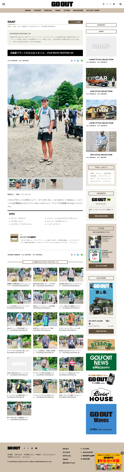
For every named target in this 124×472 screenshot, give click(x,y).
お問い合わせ (18, 454)
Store (67, 10)
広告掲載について (29, 454)
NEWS (66, 449)
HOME (9, 26)
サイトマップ (26, 457)
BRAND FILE (69, 463)
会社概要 (10, 454)
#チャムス (99, 173)
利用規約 (38, 454)
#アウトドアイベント (104, 176)
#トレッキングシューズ (104, 178)
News (28, 10)
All (21, 8)
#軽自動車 (93, 176)
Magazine (78, 10)
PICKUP (37, 10)
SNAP (57, 10)
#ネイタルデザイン (96, 181)
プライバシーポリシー (49, 454)
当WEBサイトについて (14, 457)
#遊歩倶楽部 (107, 173)
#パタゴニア (107, 181)
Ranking (101, 8)
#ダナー (93, 178)
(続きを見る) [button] (73, 242)
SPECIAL (48, 10)
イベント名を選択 (76, 22)
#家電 (92, 173)
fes (19, 26)
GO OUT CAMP (92, 10)
